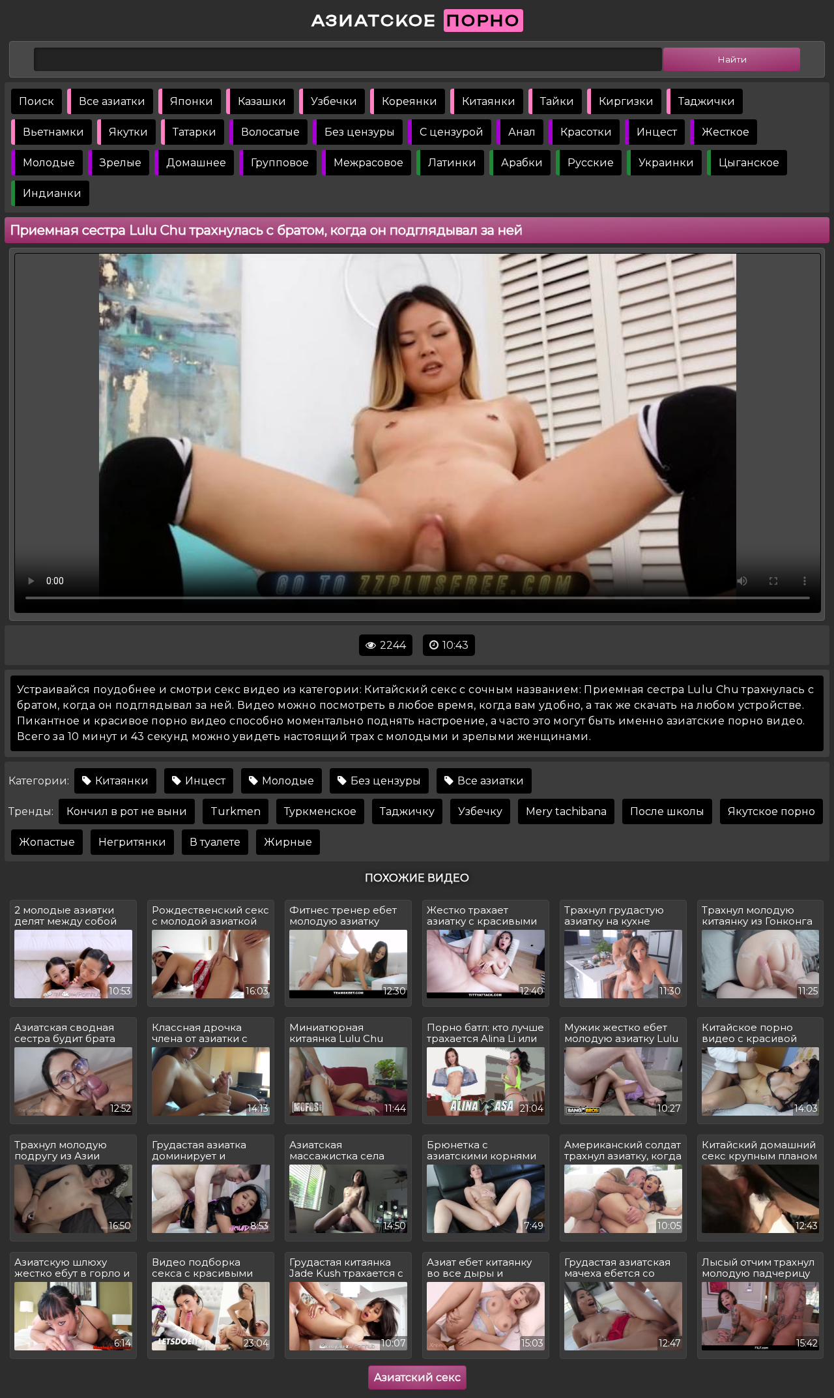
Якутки (128, 132)
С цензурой (451, 132)
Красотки (586, 132)
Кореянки (409, 101)
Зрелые (120, 162)
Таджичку (407, 811)
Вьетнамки (53, 132)
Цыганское (749, 162)
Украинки (666, 162)
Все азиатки (112, 101)
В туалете (215, 842)
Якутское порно (771, 811)
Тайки (557, 101)
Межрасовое (368, 162)
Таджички (706, 101)
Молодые (49, 162)
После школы (667, 811)
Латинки (452, 162)
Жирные (288, 842)
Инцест (657, 132)
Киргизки (626, 101)
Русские (591, 162)
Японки (191, 101)
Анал (522, 132)
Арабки (522, 162)
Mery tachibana (566, 811)
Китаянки (488, 101)
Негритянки (132, 842)
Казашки (262, 101)
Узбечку (480, 811)
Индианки (52, 193)
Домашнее (196, 162)
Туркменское (320, 811)
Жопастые (47, 842)
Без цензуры (359, 132)
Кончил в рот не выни (126, 811)
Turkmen (235, 811)
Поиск (36, 101)
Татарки (194, 132)
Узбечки (334, 101)
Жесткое (725, 132)
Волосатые (270, 132)
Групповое (280, 162)
